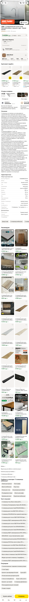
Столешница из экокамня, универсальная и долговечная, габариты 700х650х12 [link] (21, 413)
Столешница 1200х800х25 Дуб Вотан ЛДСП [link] (21, 249)
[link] (7, 484)
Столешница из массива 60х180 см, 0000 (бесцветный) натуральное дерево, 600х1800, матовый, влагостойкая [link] (21, 437)
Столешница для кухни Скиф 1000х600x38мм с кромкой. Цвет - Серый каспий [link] (21, 296)
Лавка (9, 600)
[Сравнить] (21, 3)
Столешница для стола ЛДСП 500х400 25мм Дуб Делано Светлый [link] (7, 296)
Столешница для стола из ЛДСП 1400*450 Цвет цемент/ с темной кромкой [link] (8, 249)
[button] (8, 22)
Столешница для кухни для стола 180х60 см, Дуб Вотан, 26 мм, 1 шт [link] (20, 366)
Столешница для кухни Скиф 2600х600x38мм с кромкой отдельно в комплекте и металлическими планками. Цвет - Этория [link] (7, 343)
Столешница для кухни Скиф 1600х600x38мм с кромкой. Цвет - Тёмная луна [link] (6, 83)
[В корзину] (10, 77)
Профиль (26, 600)
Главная (3, 600)
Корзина (20, 600)
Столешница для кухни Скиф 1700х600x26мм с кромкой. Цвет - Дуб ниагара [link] (17, 83)
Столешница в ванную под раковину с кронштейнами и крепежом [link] (7, 460)
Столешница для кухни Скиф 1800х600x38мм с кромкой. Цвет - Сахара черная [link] (7, 319)
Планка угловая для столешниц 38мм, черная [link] (21, 390)
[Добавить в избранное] (23, 3)
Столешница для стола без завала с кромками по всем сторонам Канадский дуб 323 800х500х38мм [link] (7, 437)
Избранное (14, 600)
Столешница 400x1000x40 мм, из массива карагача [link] (7, 413)
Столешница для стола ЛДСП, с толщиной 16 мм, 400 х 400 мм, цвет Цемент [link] (21, 460)
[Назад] (3, 3)
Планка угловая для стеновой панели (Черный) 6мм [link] (6, 390)
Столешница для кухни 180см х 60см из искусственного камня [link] (20, 272)
